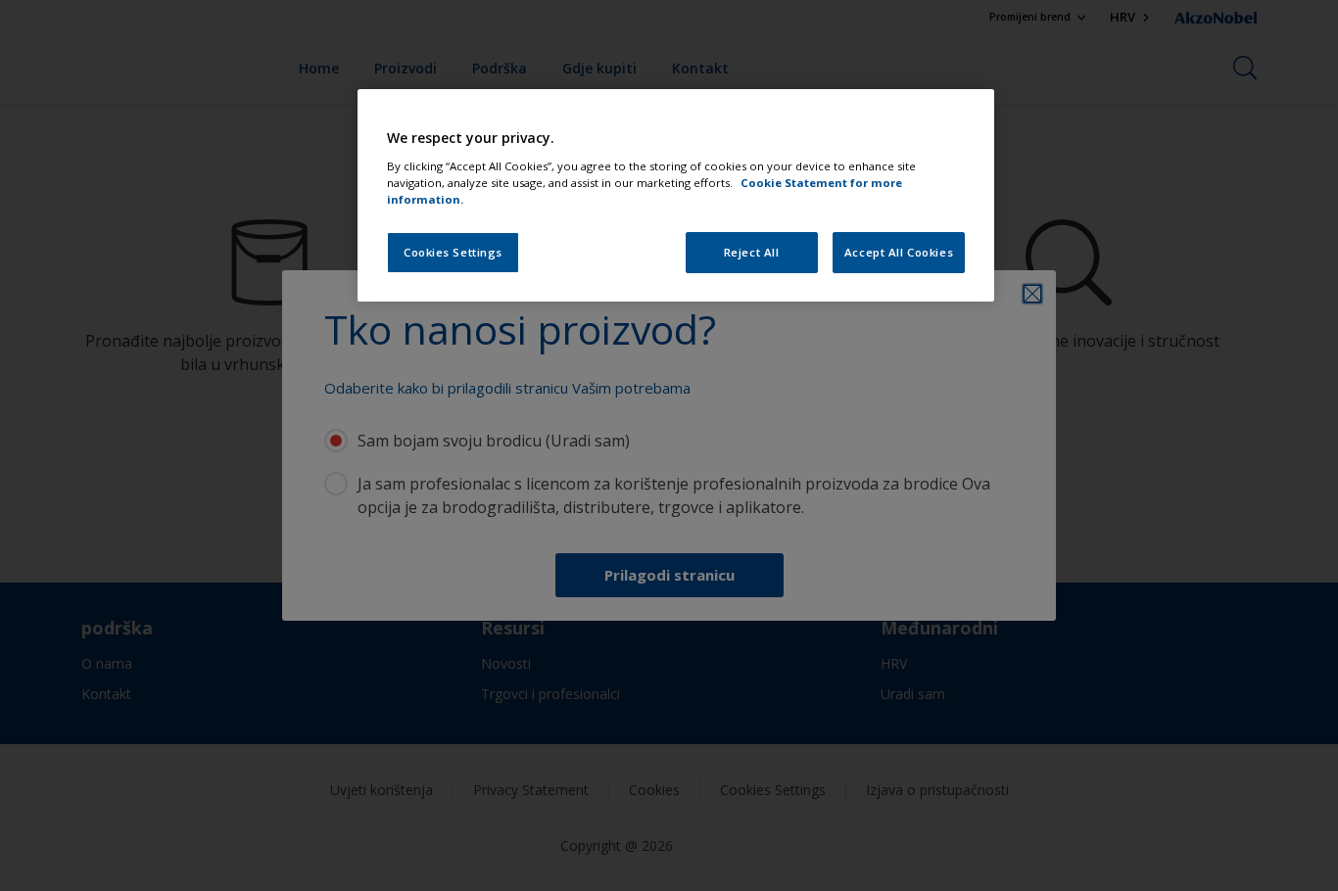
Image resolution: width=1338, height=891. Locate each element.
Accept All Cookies (898, 252)
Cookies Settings (453, 252)
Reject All (752, 252)
